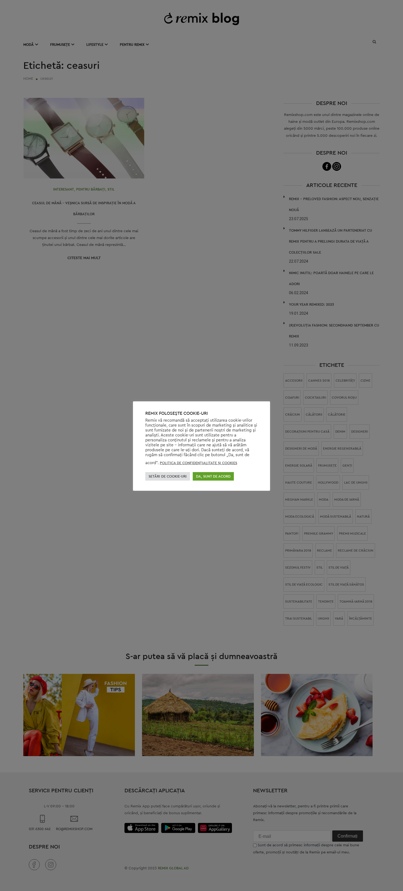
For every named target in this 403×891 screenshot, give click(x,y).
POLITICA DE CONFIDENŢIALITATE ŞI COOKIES (198, 463)
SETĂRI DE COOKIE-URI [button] (168, 476)
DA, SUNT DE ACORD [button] (213, 476)
